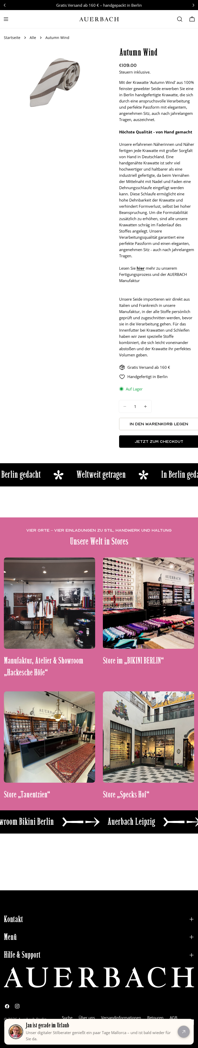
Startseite (12, 37)
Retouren (155, 1017)
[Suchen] (180, 19)
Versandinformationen (121, 1017)
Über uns (87, 1017)
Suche (67, 1017)
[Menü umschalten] (6, 19)
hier (141, 268)
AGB (173, 1017)
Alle (33, 37)
